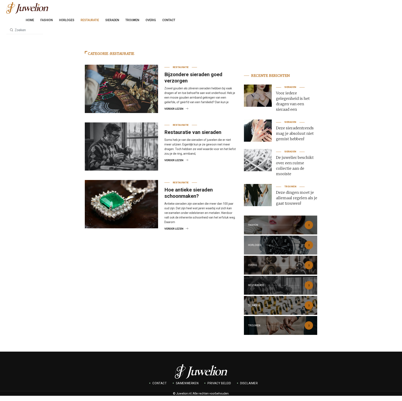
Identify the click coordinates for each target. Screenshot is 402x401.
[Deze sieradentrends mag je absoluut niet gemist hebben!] (258, 131)
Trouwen (132, 20)
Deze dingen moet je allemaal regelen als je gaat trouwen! (296, 198)
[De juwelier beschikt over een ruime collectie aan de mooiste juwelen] (258, 160)
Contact (168, 20)
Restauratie (90, 20)
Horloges (66, 20)
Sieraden (112, 20)
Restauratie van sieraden (192, 132)
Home (30, 20)
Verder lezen (173, 108)
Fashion (46, 20)
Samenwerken (187, 383)
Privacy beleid (219, 383)
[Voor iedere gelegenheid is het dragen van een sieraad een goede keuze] (258, 96)
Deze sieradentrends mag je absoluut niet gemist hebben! (295, 133)
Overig (151, 20)
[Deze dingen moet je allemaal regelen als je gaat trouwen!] (258, 195)
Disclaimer (249, 383)
